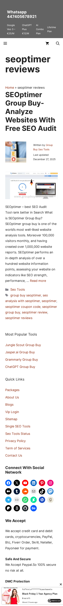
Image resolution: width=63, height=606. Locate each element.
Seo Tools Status (17, 433)
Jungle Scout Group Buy (23, 345)
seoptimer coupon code (22, 307)
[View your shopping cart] (47, 43)
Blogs (9, 404)
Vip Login (12, 412)
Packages (12, 390)
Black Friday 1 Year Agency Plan (39, 593)
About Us (12, 397)
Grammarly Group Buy (21, 359)
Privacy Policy (15, 441)
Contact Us (13, 455)
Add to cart (56, 601)
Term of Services (17, 448)
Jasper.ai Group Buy (20, 352)
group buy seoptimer (25, 295)
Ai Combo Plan (40, 29)
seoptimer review (34, 312)
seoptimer (49, 301)
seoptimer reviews (18, 318)
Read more (38, 281)
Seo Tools (17, 289)
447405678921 (22, 16)
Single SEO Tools (17, 426)
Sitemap (11, 419)
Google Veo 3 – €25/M (11, 29)
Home (9, 87)
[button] (57, 43)
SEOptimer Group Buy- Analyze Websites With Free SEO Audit (31, 111)
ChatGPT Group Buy (20, 367)
